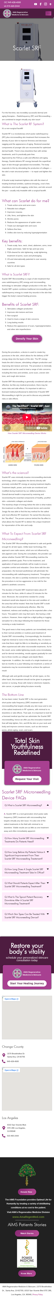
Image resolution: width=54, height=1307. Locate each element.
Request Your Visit (27, 779)
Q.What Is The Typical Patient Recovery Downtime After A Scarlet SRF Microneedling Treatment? (23, 900)
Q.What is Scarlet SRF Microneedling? (23, 805)
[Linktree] (50, 4)
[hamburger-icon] (48, 13)
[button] (27, 338)
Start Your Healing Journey (27, 983)
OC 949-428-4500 (12, 2)
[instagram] (45, 4)
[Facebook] (35, 4)
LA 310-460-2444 (12, 6)
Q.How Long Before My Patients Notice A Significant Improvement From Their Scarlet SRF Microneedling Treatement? (25, 855)
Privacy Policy (38, 1294)
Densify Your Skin (27, 338)
